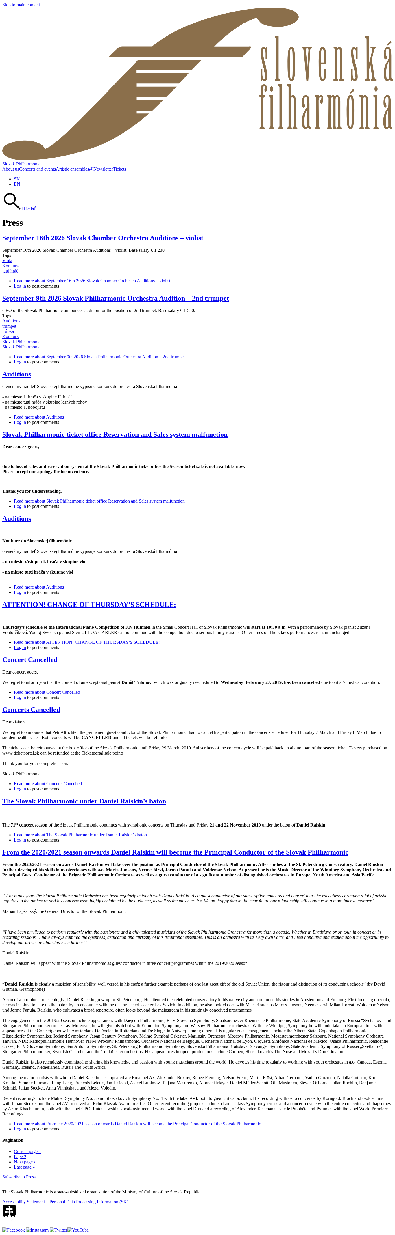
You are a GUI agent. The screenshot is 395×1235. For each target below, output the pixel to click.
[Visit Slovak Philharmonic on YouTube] (78, 1229)
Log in (20, 285)
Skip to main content (21, 4)
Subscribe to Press (19, 1176)
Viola (7, 260)
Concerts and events (37, 169)
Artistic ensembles (72, 169)
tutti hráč (10, 270)
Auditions (11, 320)
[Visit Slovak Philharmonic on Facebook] (14, 1229)
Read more (92, 280)
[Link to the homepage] (197, 158)
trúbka (8, 331)
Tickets (119, 169)
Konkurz (10, 265)
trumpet (9, 326)
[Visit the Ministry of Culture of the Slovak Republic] (46, 1224)
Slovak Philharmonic (21, 163)
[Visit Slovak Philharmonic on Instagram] (38, 1229)
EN (17, 184)
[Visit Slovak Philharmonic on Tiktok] (58, 1229)
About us (10, 169)
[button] (19, 208)
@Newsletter (101, 169)
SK (17, 178)
